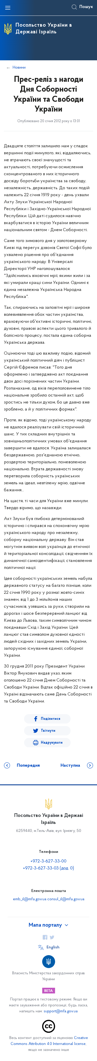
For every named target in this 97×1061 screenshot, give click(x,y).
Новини (19, 67)
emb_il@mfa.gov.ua (29, 899)
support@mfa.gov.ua (61, 1011)
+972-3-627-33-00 (48, 861)
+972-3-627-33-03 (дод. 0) (48, 868)
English (53, 947)
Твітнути (48, 731)
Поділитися (50, 719)
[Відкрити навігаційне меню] (7, 7)
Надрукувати (52, 743)
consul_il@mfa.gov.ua (65, 899)
